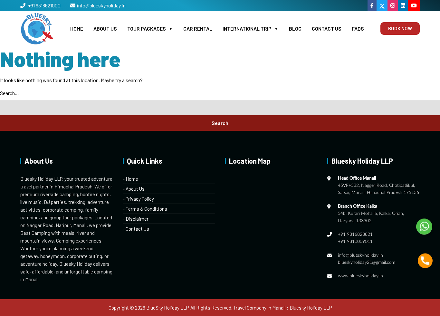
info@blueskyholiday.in (101, 5)
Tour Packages (146, 28)
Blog (295, 28)
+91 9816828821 (355, 234)
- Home (130, 179)
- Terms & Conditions (145, 209)
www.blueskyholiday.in (360, 276)
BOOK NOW (400, 28)
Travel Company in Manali (259, 308)
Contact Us (326, 28)
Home (76, 28)
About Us (105, 28)
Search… (9, 93)
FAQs (358, 28)
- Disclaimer (135, 219)
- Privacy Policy (138, 199)
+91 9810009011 (355, 241)
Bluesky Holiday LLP (311, 308)
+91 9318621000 (44, 5)
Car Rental (197, 28)
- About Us (134, 189)
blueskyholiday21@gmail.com (366, 262)
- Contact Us (136, 229)
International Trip (247, 28)
